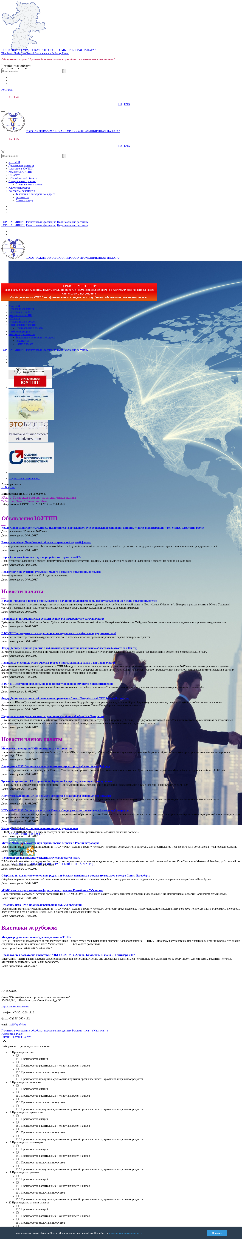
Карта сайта (101, 1030)
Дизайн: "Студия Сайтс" (16, 1036)
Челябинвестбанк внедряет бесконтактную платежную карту (40, 857)
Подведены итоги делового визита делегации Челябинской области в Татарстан (52, 716)
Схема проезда (24, 200)
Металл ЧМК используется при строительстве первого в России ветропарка (50, 842)
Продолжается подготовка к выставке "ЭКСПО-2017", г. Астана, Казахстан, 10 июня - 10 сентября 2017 (68, 954)
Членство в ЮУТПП (21, 168)
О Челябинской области (23, 178)
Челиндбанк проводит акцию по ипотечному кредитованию (39, 828)
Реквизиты (22, 197)
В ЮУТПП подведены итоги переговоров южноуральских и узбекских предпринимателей (58, 633)
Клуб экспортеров (19, 187)
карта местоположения (15, 1006)
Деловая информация (21, 165)
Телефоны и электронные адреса (35, 194)
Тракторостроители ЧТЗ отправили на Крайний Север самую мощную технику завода (56, 781)
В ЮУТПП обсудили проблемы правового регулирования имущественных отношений (57, 683)
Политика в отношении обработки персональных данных (36, 1030)
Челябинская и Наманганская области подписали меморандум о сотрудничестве (52, 618)
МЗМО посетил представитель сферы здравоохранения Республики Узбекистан (52, 890)
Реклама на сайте (82, 1030)
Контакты (7, 89)
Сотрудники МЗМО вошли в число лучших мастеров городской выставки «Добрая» (55, 766)
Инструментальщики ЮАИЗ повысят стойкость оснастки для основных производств (56, 795)
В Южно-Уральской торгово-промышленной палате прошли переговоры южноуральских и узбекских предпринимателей (79, 600)
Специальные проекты (22, 181)
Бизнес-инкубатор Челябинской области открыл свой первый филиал (46, 542)
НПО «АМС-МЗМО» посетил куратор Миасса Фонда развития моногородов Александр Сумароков (65, 810)
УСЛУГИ (14, 162)
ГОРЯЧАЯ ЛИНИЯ (13, 221)
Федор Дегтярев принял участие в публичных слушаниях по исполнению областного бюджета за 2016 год (69, 647)
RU (120, 104)
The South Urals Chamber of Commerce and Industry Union (35, 53)
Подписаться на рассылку (72, 221)
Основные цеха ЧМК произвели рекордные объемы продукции (41, 904)
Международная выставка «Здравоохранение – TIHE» (36, 937)
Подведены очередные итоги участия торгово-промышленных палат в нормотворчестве (58, 662)
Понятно (217, 1233)
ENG (127, 104)
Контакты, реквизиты (22, 190)
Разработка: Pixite (11, 1033)
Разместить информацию (41, 221)
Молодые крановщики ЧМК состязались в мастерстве (36, 748)
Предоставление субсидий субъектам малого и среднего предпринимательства (51, 571)
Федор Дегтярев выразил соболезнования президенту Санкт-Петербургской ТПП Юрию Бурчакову (65, 698)
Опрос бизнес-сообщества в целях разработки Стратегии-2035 (41, 557)
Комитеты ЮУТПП (20, 171)
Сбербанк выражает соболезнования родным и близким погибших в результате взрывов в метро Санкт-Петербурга (75, 875)
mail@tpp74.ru (17, 1024)
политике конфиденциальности (125, 1233)
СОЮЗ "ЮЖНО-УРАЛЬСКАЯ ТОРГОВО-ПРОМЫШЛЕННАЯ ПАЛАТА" (48, 50)
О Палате (14, 174)
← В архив (8, 487)
